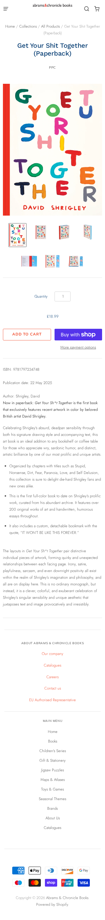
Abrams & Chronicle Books (67, 898)
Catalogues (52, 665)
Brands (52, 808)
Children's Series (52, 751)
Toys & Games (52, 789)
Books (52, 741)
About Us (53, 818)
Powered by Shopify (52, 904)
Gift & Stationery (52, 760)
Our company (52, 653)
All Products (50, 26)
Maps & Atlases (53, 779)
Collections (28, 26)
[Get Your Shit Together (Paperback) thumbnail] (17, 235)
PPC (52, 67)
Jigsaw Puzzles (52, 770)
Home (10, 26)
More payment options (78, 347)
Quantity (41, 296)
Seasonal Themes (52, 799)
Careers (52, 677)
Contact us (52, 688)
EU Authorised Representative (52, 700)
